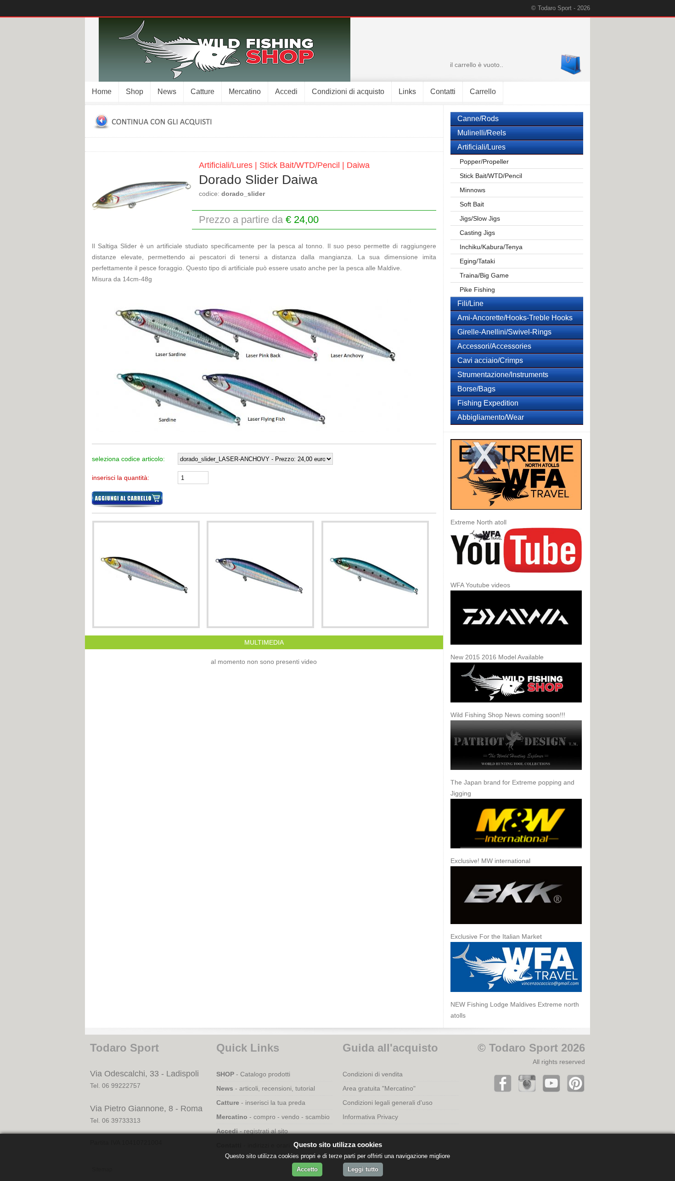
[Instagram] (525, 1090)
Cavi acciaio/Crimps (490, 360)
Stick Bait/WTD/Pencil (491, 175)
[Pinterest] (573, 1090)
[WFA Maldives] (516, 996)
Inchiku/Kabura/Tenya (491, 247)
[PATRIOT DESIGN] (516, 774)
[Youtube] (549, 1090)
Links (407, 91)
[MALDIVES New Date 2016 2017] (516, 514)
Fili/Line (470, 303)
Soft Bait (472, 204)
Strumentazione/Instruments (502, 375)
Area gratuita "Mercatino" (379, 1088)
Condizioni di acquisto (348, 91)
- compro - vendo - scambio (273, 1116)
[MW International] (516, 853)
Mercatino (245, 91)
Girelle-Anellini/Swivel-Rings (504, 332)
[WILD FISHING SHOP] (516, 707)
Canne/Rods (478, 119)
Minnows (472, 190)
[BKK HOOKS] (516, 928)
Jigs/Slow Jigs (480, 218)
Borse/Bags (476, 389)
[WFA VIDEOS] (516, 577)
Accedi (286, 91)
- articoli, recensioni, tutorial (265, 1088)
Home (102, 91)
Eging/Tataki (477, 261)
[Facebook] (500, 1090)
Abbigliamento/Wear (490, 417)
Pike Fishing (477, 289)
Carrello (483, 91)
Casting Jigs (477, 232)
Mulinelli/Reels (481, 133)
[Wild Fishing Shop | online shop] (217, 79)
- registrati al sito (252, 1131)
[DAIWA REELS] (516, 649)
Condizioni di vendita (373, 1074)
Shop (134, 91)
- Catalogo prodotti (253, 1074)
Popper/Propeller (484, 161)
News (167, 91)
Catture (202, 91)
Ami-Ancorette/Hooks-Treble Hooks (515, 318)
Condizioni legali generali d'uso (388, 1102)
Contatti (443, 91)
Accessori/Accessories (494, 346)
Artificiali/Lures (481, 147)
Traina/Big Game (484, 275)
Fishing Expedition (487, 403)
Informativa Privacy (370, 1116)
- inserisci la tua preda (260, 1102)
